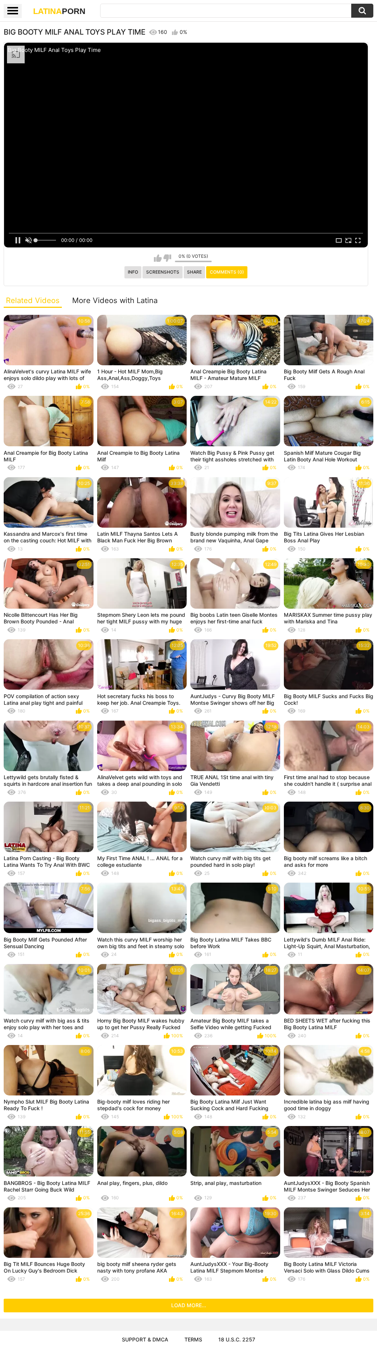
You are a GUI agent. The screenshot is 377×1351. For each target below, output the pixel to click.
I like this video (158, 258)
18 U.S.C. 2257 (236, 1339)
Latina (59, 11)
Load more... (188, 1305)
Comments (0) (227, 272)
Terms (193, 1339)
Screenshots (162, 272)
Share (194, 272)
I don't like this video (167, 258)
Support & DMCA (145, 1339)
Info (133, 272)
